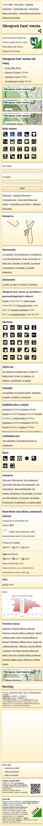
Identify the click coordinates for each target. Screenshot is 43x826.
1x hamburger (8, 268)
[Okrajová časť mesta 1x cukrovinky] (6, 357)
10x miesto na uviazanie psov (14, 372)
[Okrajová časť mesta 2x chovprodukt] (27, 350)
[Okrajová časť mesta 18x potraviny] (20, 141)
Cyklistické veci (11, 436)
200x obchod (17, 480)
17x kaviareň (7, 254)
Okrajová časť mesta (11, 18)
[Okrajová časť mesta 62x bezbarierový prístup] (13, 134)
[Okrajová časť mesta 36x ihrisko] (27, 134)
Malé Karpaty (29, 301)
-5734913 (5, 694)
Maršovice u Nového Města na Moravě (18, 629)
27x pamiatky (26, 494)
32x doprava (15, 494)
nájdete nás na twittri (12, 768)
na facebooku (19, 783)
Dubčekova (7, 423)
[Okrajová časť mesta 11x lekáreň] (27, 149)
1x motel (13, 284)
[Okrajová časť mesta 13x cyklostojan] (6, 149)
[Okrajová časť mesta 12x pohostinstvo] (20, 149)
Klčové (5, 427)
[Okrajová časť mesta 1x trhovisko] (27, 357)
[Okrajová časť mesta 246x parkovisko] (6, 134)
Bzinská (38, 414)
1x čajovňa (25, 263)
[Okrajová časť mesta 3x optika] (35, 335)
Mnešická (25, 423)
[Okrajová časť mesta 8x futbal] (20, 458)
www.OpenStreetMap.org (30, 801)
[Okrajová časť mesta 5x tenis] (35, 458)
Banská (5, 414)
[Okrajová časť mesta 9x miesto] (6, 156)
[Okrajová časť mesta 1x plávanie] (13, 465)
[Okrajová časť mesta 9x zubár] (13, 156)
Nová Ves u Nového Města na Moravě (24, 655)
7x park (31, 372)
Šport (5, 452)
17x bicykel (24, 498)
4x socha (6, 397)
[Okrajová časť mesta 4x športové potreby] (27, 335)
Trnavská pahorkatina (19, 310)
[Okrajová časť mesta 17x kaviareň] (27, 141)
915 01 (5, 585)
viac (27, 572)
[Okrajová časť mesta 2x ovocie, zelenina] (20, 342)
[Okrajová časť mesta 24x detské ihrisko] (6, 141)
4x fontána (36, 393)
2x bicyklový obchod (25, 441)
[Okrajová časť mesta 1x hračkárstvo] (13, 357)
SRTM (26, 818)
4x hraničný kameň (23, 393)
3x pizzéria (33, 259)
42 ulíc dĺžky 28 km (13, 68)
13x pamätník (8, 393)
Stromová (6, 432)
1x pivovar (35, 263)
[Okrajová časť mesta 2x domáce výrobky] (35, 342)
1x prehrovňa (16, 381)
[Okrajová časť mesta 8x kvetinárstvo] (27, 156)
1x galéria (26, 381)
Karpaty (5, 301)
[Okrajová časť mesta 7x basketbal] (27, 458)
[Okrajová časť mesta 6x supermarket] (13, 335)
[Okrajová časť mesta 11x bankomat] (35, 149)
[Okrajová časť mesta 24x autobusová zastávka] (13, 141)
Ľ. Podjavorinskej (18, 418)
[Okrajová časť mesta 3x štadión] (6, 465)
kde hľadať (7, 166)
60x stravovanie (28, 485)
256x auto (6, 480)
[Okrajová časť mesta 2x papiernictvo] (20, 350)
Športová (22, 414)
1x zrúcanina (25, 397)
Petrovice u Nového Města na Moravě (18, 633)
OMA (10, 4)
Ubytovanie (8, 279)
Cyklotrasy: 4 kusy (12, 77)
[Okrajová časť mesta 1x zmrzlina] (35, 350)
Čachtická (24, 410)
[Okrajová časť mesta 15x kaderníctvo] (35, 141)
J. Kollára (22, 427)
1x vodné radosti (34, 502)
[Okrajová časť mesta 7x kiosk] (6, 335)
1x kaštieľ (15, 397)
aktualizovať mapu (15, 692)
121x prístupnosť (31, 480)
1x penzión (32, 284)
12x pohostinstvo (21, 254)
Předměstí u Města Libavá (21, 642)
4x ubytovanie (20, 502)
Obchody (7, 322)
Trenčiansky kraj (20, 9)
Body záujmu (9, 128)
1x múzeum (26, 376)
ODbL (29, 803)
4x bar (24, 259)
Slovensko (19, 4)
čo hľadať (6, 177)
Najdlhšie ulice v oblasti (15, 404)
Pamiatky (7, 388)
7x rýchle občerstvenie (11, 259)
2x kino (17, 376)
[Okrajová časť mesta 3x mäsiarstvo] (13, 342)
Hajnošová (7, 410)
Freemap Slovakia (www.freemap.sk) (15, 807)
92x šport (17, 485)
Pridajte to (19, 820)
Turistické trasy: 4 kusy (14, 81)
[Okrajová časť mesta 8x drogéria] (20, 156)
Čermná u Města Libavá (12, 660)
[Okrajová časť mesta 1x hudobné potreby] (35, 357)
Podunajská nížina (24, 306)
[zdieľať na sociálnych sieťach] (40, 31)
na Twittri (5, 787)
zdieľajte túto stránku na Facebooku (14, 785)
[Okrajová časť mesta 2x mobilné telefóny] (13, 350)
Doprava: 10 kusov (13, 72)
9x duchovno (7, 502)
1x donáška (20, 268)
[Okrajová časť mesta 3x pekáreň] (6, 342)
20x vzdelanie (12, 498)
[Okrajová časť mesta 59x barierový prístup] (20, 134)
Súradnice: (6, 696)
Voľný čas (7, 367)
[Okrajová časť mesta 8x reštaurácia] (35, 156)
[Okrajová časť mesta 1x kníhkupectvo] (20, 357)
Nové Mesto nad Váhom (30, 13)
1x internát (22, 284)
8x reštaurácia (35, 254)
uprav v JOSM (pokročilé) (32, 692)
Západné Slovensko (21, 195)
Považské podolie (18, 314)
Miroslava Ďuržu (27, 432)
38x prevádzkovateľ (23, 489)
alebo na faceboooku (12, 772)
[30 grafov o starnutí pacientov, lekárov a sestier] (22, 616)
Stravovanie (9, 249)
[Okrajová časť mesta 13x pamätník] (13, 149)
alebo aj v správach (11, 775)
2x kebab (16, 263)
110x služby (7, 485)
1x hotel (5, 284)
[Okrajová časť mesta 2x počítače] (27, 342)
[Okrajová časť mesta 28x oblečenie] (35, 134)
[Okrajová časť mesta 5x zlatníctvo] (20, 335)
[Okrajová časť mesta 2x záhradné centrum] (6, 350)
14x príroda (34, 498)
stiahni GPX (6, 698)
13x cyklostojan (9, 441)
